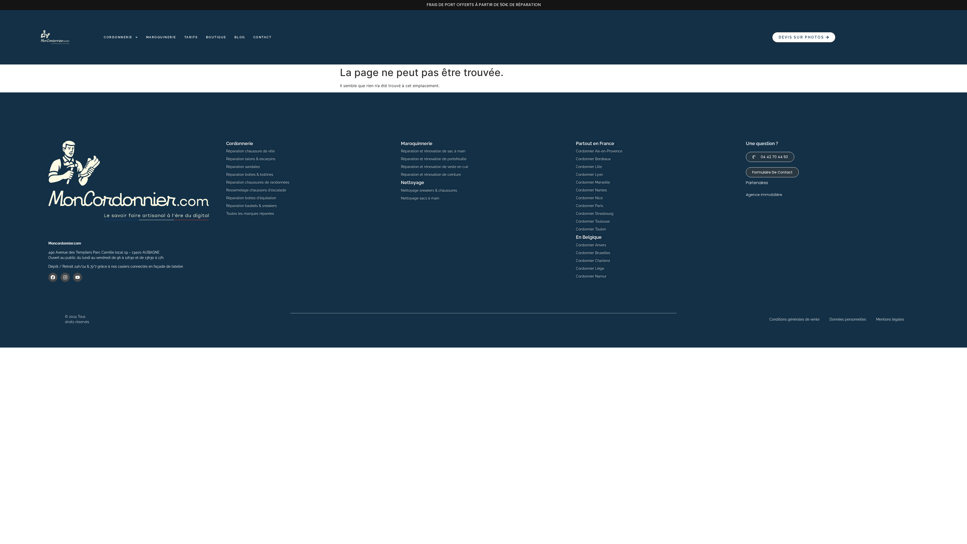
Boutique (216, 37)
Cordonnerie (118, 37)
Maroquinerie (161, 37)
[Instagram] (65, 277)
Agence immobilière (764, 194)
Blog (239, 37)
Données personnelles (848, 319)
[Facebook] (52, 277)
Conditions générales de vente (794, 319)
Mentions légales (890, 319)
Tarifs (191, 37)
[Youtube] (77, 277)
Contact (262, 37)
